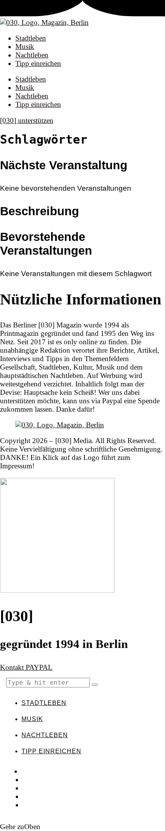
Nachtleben (31, 55)
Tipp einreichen (38, 63)
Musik (24, 47)
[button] (95, 685)
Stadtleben (30, 38)
